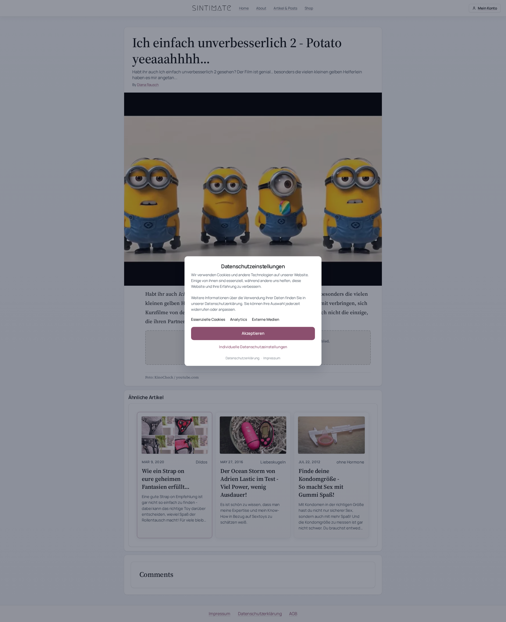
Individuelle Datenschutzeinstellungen (253, 346)
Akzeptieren (253, 333)
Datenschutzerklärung (242, 358)
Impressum (271, 358)
